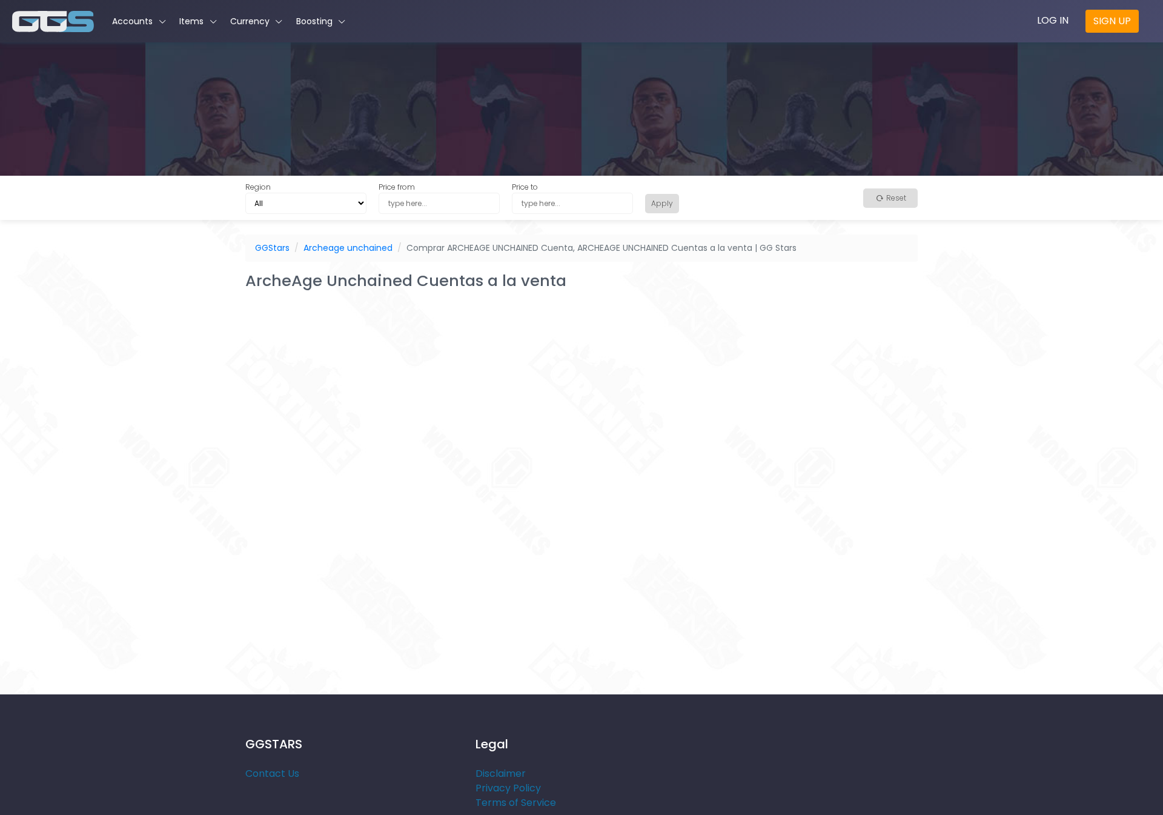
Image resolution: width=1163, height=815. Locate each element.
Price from (397, 187)
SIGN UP (1112, 21)
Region (258, 187)
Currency (251, 21)
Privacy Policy (508, 788)
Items (192, 21)
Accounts (133, 21)
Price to (525, 187)
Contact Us (272, 773)
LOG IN (1053, 20)
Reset (895, 198)
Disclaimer (500, 773)
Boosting (315, 21)
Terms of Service (515, 803)
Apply (662, 203)
